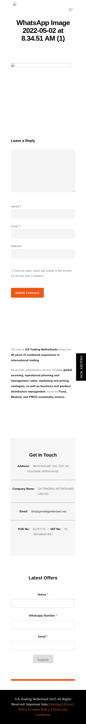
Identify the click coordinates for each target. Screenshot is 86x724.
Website (16, 246)
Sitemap (56, 704)
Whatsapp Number (43, 615)
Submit (43, 659)
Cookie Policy (40, 709)
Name (16, 206)
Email (16, 226)
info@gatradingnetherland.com (48, 511)
